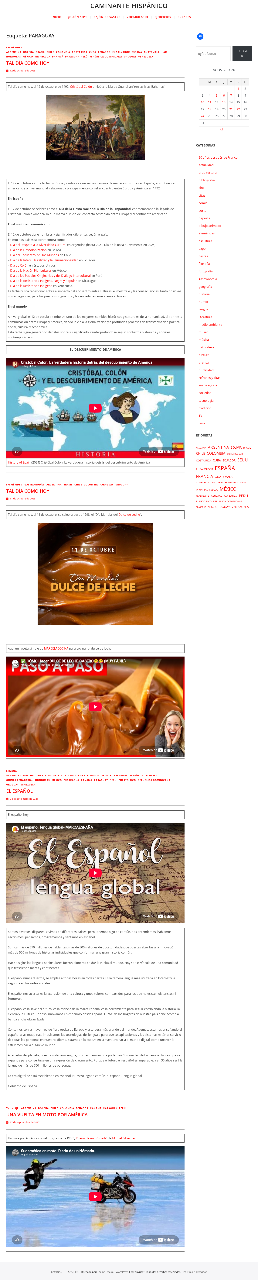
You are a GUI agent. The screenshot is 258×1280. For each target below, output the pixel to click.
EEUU (104, 775)
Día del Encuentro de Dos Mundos (34, 255)
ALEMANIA (201, 448)
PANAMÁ (57, 56)
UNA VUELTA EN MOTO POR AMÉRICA (47, 1114)
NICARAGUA (42, 56)
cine (202, 188)
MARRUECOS (211, 489)
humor (204, 302)
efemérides (14, 47)
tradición (205, 408)
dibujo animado (210, 226)
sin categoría (208, 385)
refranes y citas (209, 378)
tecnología (206, 400)
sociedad (205, 393)
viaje (15, 1108)
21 (231, 109)
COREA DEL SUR (235, 454)
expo (202, 249)
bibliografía (207, 180)
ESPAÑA (137, 52)
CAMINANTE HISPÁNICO (129, 5)
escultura (205, 241)
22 (238, 109)
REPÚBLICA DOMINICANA (106, 56)
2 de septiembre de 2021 (23, 798)
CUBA (92, 52)
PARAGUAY (72, 56)
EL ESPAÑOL (19, 791)
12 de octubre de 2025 (22, 70)
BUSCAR (242, 53)
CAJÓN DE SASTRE (107, 17)
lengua (11, 771)
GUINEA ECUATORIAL (19, 780)
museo (204, 332)
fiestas (203, 256)
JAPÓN (199, 489)
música (204, 340)
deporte (204, 218)
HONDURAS (13, 56)
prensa (204, 363)
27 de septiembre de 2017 (24, 1122)
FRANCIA (204, 476)
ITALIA (242, 482)
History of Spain (19, 462)
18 (209, 109)
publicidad (206, 370)
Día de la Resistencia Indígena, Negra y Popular (43, 281)
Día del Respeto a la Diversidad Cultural (38, 245)
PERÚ (84, 56)
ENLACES (184, 17)
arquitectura (208, 173)
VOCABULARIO (137, 17)
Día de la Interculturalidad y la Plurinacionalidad (44, 260)
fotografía (206, 271)
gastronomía (34, 484)
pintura (204, 355)
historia (204, 294)
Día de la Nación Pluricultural (31, 270)
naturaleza (206, 347)
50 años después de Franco (218, 157)
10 (202, 102)
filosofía (204, 264)
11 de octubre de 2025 (22, 498)
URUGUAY (130, 56)
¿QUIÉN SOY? (77, 17)
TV (7, 1108)
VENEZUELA (145, 56)
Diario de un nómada (91, 1138)
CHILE (50, 52)
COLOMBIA (63, 52)
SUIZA (211, 507)
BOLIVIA (28, 52)
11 (209, 102)
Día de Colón (19, 265)
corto (202, 211)
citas (202, 195)
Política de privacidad (195, 1272)
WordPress (122, 1272)
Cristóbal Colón (81, 87)
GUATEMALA (152, 52)
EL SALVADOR (121, 52)
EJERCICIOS (163, 17)
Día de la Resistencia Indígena (31, 286)
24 (202, 116)
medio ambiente (210, 325)
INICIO (56, 17)
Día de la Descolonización (28, 250)
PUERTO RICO (127, 780)
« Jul (222, 129)
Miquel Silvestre (123, 1138)
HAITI (164, 52)
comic (203, 203)
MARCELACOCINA (56, 648)
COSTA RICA (79, 52)
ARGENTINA (13, 52)
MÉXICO (28, 56)
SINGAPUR (201, 507)
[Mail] (200, 36)
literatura (205, 317)
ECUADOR (104, 52)
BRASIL (40, 52)
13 (224, 102)
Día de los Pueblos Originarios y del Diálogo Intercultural (50, 276)
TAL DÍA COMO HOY (27, 63)
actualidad (206, 165)
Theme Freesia (105, 1272)
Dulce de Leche (129, 514)
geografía (205, 287)
